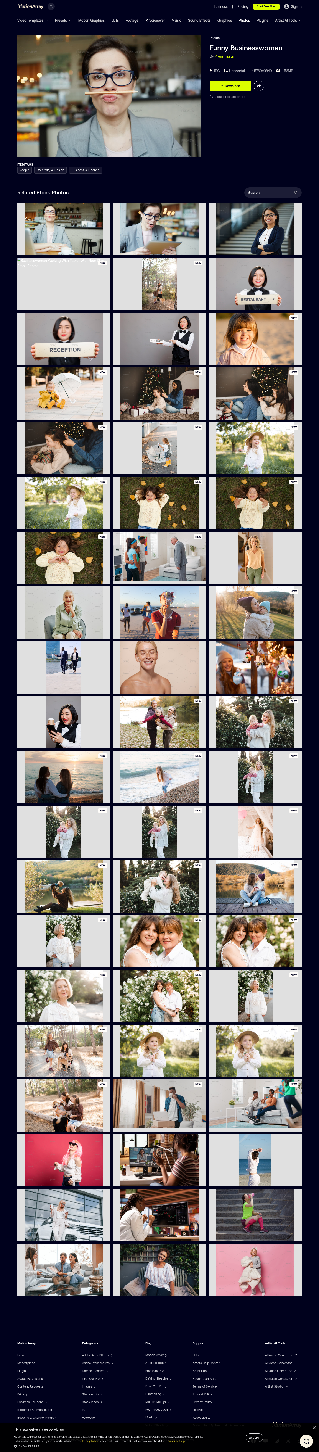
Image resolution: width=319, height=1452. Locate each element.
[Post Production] (169, 1409)
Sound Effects (199, 20)
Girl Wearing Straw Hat (228, 468)
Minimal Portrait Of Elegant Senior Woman (51, 632)
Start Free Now (266, 6)
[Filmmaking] (163, 1394)
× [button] (314, 1428)
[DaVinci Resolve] (170, 1378)
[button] (110, 1446)
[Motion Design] (167, 1401)
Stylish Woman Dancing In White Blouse (49, 1180)
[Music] (155, 1417)
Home (21, 1355)
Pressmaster (225, 56)
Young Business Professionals (42, 687)
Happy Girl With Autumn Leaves (234, 523)
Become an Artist (205, 1378)
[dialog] (159, 1437)
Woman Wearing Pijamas (229, 1290)
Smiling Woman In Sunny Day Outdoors (49, 1016)
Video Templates (30, 20)
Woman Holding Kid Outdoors (233, 632)
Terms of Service (205, 1386)
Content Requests (30, 1386)
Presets (61, 20)
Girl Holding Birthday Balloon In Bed (237, 851)
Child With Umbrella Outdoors (138, 468)
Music (176, 20)
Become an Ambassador (34, 1410)
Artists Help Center (206, 1363)
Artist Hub (200, 1371)
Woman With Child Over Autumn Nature (240, 906)
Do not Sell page (176, 1441)
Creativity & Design (50, 170)
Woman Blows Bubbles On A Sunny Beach (147, 632)
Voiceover (157, 20)
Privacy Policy (202, 1402)
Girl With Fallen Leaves (37, 578)
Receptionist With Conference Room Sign (146, 359)
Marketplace (26, 1363)
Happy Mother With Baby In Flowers (237, 742)
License (198, 1410)
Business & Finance (86, 170)
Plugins (262, 20)
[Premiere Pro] (165, 1370)
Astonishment (126, 249)
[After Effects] (165, 1362)
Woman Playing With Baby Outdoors (46, 906)
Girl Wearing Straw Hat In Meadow (45, 523)
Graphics (224, 20)
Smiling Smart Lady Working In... (234, 249)
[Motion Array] (165, 1355)
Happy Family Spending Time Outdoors (144, 742)
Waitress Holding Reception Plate (44, 359)
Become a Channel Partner (36, 1417)
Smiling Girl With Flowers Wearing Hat (239, 1071)
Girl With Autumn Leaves (134, 523)
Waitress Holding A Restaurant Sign (237, 304)
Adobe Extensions (30, 1378)
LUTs (115, 20)
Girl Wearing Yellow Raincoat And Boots (49, 413)
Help (196, 1355)
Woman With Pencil (35, 249)
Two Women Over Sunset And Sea (45, 797)
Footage (132, 20)
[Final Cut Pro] (165, 1386)
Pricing (22, 1394)
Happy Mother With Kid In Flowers (45, 851)
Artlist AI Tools (286, 20)
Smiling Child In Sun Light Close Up (237, 359)
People (24, 170)
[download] (103, 249)
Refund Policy (202, 1394)
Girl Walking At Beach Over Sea (139, 797)
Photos (244, 20)
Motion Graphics (91, 20)
